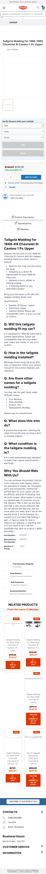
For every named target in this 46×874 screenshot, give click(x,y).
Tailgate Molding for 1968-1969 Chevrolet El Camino (33, 698)
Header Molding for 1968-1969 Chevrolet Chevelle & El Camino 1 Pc (13, 758)
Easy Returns (16, 573)
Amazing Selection (18, 591)
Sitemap (36, 872)
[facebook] (5, 204)
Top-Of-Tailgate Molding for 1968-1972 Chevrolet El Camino (33, 758)
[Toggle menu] (9, 7)
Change (12, 187)
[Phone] (38, 8)
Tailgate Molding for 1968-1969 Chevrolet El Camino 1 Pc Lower (13, 645)
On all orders (17, 567)
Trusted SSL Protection (19, 585)
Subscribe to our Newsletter (23, 801)
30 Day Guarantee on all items (21, 576)
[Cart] (42, 7)
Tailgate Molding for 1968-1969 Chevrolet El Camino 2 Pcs (33, 644)
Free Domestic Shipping (23, 564)
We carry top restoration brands (21, 594)
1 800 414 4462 (16, 198)
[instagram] (13, 860)
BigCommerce (12, 872)
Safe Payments (17, 582)
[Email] (9, 204)
